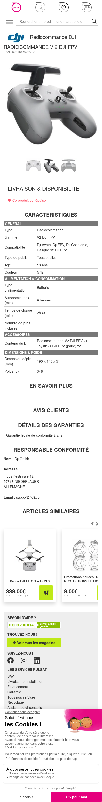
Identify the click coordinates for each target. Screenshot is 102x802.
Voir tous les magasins (35, 642)
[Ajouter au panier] (46, 592)
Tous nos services (21, 697)
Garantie (14, 691)
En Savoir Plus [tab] (51, 385)
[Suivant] (92, 523)
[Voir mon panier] (87, 7)
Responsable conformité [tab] (51, 449)
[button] (40, 7)
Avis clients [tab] (51, 410)
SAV (10, 676)
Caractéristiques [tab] (51, 214)
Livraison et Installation (25, 681)
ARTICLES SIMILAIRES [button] (51, 511)
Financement (17, 686)
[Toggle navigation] (9, 21)
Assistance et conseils (24, 707)
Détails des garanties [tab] (51, 425)
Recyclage (15, 702)
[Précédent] (97, 523)
